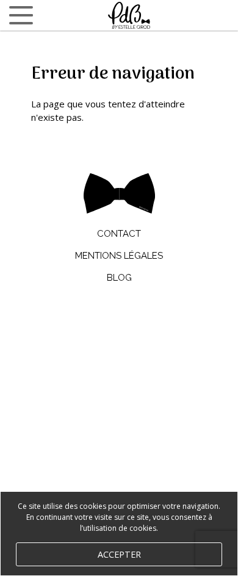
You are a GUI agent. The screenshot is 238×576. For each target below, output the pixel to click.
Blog (119, 277)
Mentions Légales (119, 255)
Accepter (119, 554)
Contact (119, 233)
